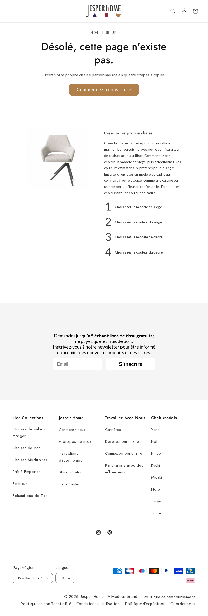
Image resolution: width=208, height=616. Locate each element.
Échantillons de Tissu (31, 495)
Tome (156, 513)
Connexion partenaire (123, 453)
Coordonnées (182, 603)
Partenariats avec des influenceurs (124, 469)
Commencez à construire (104, 89)
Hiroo (156, 453)
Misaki (156, 477)
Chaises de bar (26, 448)
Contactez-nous (72, 429)
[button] (10, 11)
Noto (155, 489)
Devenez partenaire (122, 441)
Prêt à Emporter (26, 472)
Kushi (155, 465)
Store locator (70, 472)
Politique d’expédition (145, 603)
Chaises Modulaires (30, 460)
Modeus (118, 596)
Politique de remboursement (169, 597)
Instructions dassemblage (71, 457)
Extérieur (20, 483)
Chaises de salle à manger (29, 432)
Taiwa (156, 501)
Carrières (113, 429)
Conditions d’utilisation (98, 603)
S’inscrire (130, 364)
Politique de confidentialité (45, 603)
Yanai (156, 429)
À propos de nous (75, 441)
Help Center (69, 484)
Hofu (155, 441)
